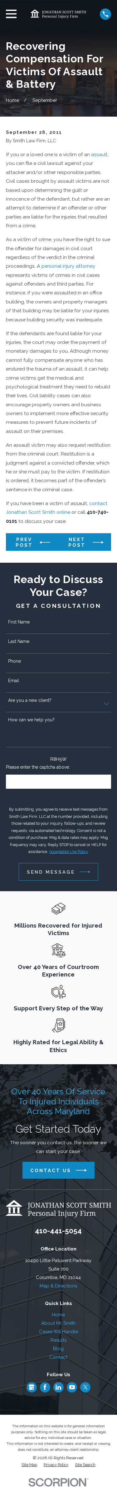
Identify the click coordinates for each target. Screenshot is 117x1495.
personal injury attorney (68, 266)
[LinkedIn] (58, 1387)
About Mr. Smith (58, 1323)
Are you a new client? (29, 700)
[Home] (58, 14)
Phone (14, 661)
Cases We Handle (58, 1331)
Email (13, 680)
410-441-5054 (58, 1231)
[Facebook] (45, 1387)
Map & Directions (58, 1286)
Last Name (18, 641)
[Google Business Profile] (31, 1387)
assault (99, 154)
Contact (58, 1357)
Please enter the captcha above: (38, 767)
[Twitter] (85, 1387)
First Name (19, 621)
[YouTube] (72, 1387)
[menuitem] (29, 1465)
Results (58, 1340)
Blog (58, 1348)
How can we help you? (31, 719)
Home (58, 1315)
